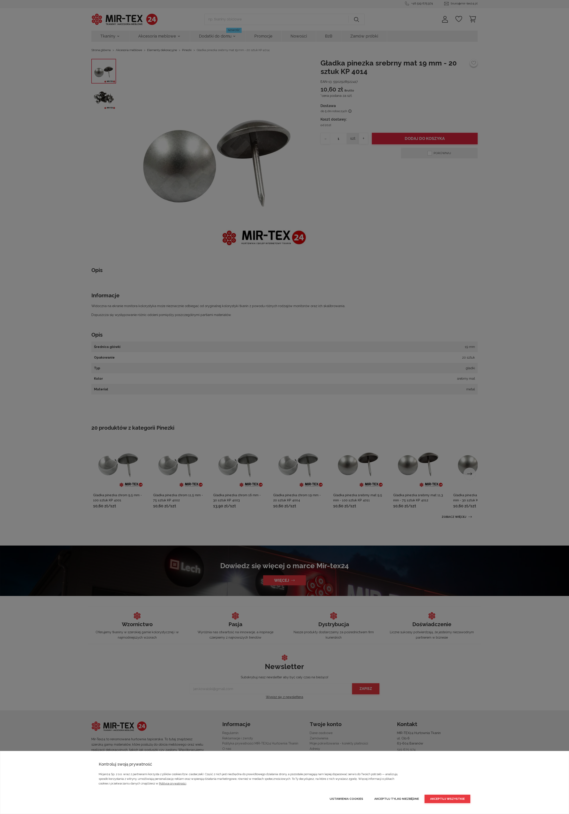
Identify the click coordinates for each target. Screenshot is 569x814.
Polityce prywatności (172, 783)
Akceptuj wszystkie (447, 798)
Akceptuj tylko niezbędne (396, 798)
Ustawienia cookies (346, 798)
